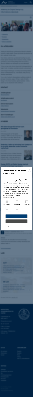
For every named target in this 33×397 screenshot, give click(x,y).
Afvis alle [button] (16, 221)
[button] (16, 226)
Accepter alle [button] (16, 216)
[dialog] (16, 198)
